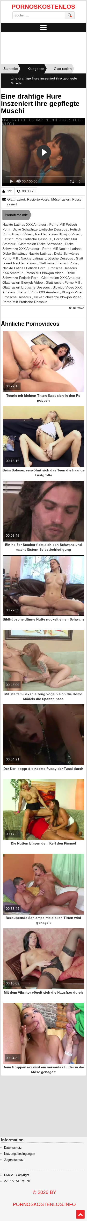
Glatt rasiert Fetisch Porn (58, 263)
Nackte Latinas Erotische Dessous (47, 258)
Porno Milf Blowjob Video (45, 273)
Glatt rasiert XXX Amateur (61, 278)
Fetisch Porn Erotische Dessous (27, 239)
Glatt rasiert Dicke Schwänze (40, 244)
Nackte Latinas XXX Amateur (24, 224)
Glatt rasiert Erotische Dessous (26, 287)
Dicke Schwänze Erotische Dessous (40, 229)
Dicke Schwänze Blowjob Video (58, 297)
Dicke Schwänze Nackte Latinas (27, 253)
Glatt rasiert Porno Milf (63, 282)
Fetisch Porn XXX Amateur (39, 292)
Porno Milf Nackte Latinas (62, 249)
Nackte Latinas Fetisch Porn (24, 268)
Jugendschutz (14, 1160)
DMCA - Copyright (16, 1175)
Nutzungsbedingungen (19, 1154)
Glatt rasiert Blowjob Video (23, 282)
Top (80, 1214)
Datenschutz (13, 1147)
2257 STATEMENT (17, 1181)
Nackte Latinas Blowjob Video (58, 234)
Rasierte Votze (38, 199)
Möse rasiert (60, 199)
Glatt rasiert (16, 199)
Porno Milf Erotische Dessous (24, 302)
